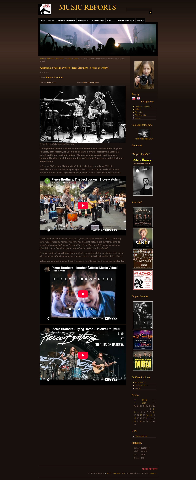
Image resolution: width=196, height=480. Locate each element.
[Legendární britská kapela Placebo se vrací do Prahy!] (143, 289)
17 (135, 418)
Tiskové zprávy (71, 59)
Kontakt (110, 20)
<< (135, 400)
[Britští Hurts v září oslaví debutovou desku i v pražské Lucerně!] (143, 328)
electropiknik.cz (141, 385)
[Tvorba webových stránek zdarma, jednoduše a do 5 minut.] (105, 473)
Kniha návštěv (97, 20)
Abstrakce (139, 112)
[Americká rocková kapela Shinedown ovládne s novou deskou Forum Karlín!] (143, 268)
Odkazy (140, 20)
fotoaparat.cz (140, 382)
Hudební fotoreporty (143, 106)
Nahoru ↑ (154, 473)
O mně (51, 20)
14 (147, 415)
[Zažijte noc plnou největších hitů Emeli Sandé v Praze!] (143, 247)
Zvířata (138, 109)
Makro (137, 118)
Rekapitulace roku (126, 20)
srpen (144, 400)
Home (42, 20)
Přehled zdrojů (141, 436)
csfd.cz (138, 388)
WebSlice (117, 473)
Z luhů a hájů (140, 115)
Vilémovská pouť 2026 (144, 139)
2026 (144, 403)
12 (141, 415)
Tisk (123, 473)
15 (150, 415)
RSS (109, 473)
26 (141, 421)
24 (135, 421)
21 (147, 418)
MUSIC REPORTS (87, 7)
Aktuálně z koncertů (66, 20)
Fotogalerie (83, 20)
